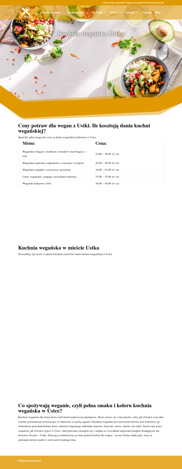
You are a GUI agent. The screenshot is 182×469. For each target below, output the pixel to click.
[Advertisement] (91, 67)
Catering (147, 12)
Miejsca (114, 12)
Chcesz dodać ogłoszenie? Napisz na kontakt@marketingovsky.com (133, 3)
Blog (158, 12)
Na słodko (97, 12)
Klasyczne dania (76, 12)
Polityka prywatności (29, 460)
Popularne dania (51, 12)
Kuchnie (130, 12)
